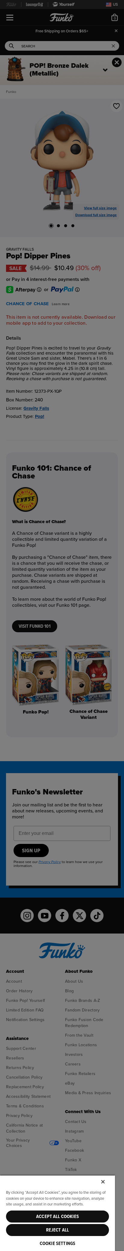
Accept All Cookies (57, 1217)
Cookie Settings (57, 1244)
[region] (57, 1213)
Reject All (57, 1230)
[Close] (103, 1182)
